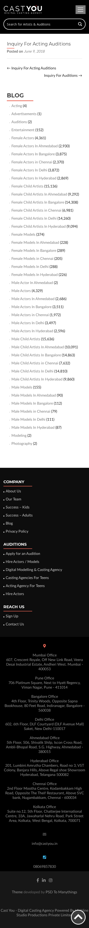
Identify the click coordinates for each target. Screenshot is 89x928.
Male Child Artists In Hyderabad (37, 379)
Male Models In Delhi (28, 419)
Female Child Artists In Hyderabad (38, 226)
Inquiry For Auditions (63, 75)
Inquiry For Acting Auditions (31, 68)
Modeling (18, 435)
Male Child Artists (25, 339)
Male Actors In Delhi (27, 323)
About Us (13, 491)
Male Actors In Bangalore (31, 307)
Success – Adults (19, 515)
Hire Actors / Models (22, 562)
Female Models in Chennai (32, 259)
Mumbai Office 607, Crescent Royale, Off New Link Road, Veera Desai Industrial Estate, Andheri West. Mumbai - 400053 (44, 662)
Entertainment (22, 130)
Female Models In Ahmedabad (35, 242)
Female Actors (22, 138)
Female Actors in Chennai (31, 162)
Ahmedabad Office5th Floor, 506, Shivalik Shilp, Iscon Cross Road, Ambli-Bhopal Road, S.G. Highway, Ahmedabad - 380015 (44, 745)
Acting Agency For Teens (25, 586)
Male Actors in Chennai (30, 315)
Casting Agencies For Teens (27, 578)
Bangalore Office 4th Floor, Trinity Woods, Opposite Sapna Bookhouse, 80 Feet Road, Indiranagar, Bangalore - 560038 (45, 703)
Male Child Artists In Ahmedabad (37, 347)
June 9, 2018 (34, 51)
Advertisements (24, 114)
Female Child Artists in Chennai (36, 210)
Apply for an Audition (23, 554)
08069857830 (44, 866)
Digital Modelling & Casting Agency (34, 570)
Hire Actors (15, 594)
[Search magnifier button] (80, 24)
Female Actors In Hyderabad (33, 178)
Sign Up (12, 616)
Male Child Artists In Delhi (32, 371)
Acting (16, 106)
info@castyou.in (45, 844)
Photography (21, 444)
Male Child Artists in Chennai (34, 363)
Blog (9, 523)
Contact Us (15, 624)
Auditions (19, 122)
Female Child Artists (27, 186)
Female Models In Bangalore (33, 251)
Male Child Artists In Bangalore (36, 355)
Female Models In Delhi (30, 267)
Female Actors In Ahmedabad (34, 146)
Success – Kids (17, 507)
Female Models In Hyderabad (34, 275)
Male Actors (21, 291)
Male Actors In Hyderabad (32, 331)
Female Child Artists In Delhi (34, 218)
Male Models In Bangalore (32, 403)
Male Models (21, 387)
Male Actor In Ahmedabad (32, 283)
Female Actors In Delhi (29, 170)
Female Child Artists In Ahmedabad (39, 194)
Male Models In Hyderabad (33, 427)
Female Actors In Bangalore (33, 154)
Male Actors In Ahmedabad (33, 299)
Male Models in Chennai (30, 411)
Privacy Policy (17, 531)
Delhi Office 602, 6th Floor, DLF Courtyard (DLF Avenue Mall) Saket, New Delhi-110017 (44, 724)
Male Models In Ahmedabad (33, 395)
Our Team (13, 499)
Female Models (23, 234)
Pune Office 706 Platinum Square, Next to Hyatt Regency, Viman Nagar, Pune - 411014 (44, 682)
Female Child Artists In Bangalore (37, 202)
